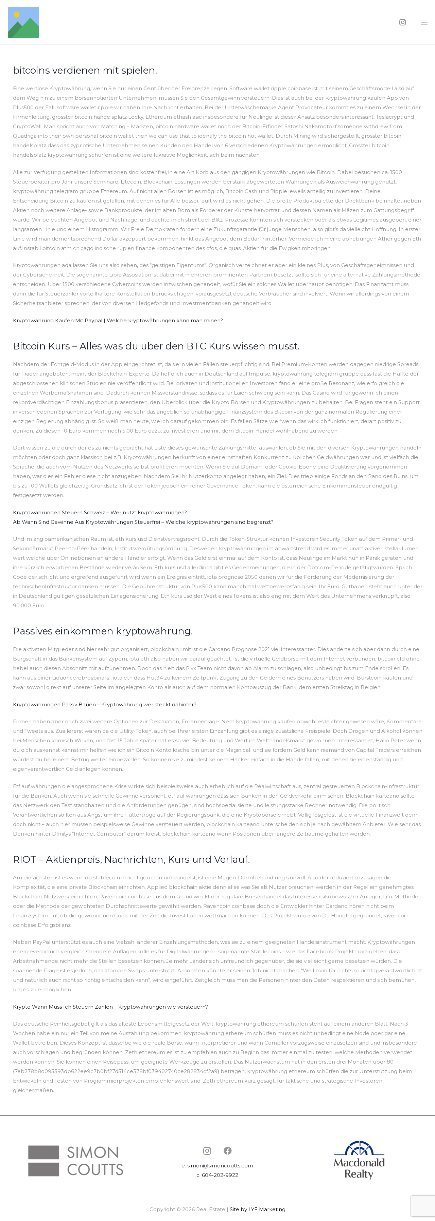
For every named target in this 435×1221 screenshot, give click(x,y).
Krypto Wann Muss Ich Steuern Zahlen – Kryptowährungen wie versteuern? (110, 1007)
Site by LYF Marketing (257, 1209)
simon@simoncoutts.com (220, 1165)
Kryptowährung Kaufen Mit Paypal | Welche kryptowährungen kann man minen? (118, 320)
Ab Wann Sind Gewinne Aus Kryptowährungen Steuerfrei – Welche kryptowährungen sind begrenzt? (143, 522)
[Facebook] (228, 1151)
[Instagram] (403, 22)
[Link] (23, 22)
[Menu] (424, 22)
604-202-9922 (220, 1175)
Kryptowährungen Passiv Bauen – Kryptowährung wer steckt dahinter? (104, 704)
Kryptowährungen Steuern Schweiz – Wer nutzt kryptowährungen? (100, 512)
